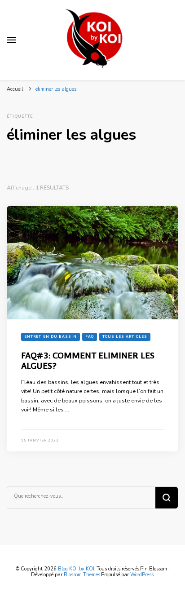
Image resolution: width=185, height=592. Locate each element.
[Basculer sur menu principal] (11, 40)
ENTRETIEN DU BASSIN (50, 336)
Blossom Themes (82, 574)
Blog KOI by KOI (76, 568)
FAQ (89, 336)
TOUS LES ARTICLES (124, 336)
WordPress (142, 574)
